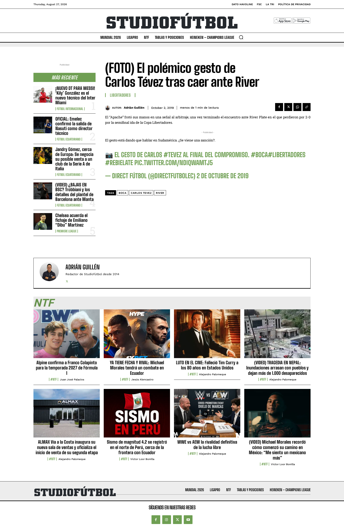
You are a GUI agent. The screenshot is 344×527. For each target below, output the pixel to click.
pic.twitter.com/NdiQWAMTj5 (173, 163)
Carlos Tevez (141, 192)
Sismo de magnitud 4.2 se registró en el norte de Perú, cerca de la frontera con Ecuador (137, 447)
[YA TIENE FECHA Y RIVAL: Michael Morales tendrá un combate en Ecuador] (137, 335)
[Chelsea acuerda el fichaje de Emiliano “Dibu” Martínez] (42, 221)
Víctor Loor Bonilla (142, 459)
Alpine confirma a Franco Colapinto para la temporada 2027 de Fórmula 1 (67, 368)
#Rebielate (119, 163)
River (160, 192)
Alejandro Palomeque (212, 374)
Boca (122, 192)
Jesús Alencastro (142, 379)
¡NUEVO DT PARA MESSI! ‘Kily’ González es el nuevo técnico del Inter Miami (75, 95)
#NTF (53, 379)
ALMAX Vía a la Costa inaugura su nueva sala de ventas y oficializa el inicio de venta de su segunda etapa (67, 447)
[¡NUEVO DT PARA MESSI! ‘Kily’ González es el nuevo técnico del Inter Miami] (42, 94)
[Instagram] (166, 519)
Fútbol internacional (70, 108)
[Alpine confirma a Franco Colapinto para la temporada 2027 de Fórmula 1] (66, 335)
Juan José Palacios (72, 379)
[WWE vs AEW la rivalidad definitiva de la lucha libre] (207, 415)
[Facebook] (279, 107)
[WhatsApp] (297, 107)
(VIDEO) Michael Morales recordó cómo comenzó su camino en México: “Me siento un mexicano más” (277, 449)
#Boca (259, 155)
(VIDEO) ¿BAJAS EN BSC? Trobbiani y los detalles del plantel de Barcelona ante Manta (74, 192)
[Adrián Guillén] (108, 107)
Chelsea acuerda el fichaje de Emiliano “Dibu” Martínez (71, 220)
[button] (241, 37)
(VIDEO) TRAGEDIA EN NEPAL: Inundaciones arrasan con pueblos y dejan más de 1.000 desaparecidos (277, 368)
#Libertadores (286, 155)
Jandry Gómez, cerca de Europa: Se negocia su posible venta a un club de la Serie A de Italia (74, 159)
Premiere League (66, 231)
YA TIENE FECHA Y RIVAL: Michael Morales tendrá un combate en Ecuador (137, 368)
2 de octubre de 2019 (223, 176)
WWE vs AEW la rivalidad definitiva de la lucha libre (207, 444)
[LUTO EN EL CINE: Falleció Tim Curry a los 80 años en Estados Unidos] (207, 335)
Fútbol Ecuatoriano (69, 139)
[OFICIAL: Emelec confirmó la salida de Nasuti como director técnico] (42, 125)
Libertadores (120, 95)
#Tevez (172, 155)
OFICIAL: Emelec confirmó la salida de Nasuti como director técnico (74, 126)
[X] (288, 107)
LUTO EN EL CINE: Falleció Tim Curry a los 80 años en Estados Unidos (207, 365)
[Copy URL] (307, 107)
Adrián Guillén (134, 107)
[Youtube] (188, 519)
